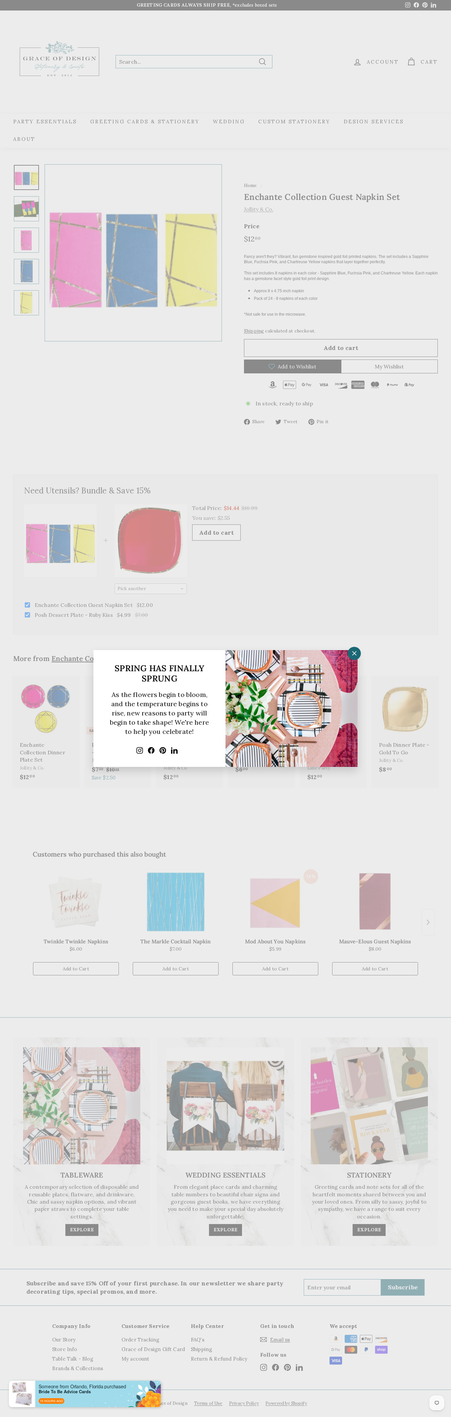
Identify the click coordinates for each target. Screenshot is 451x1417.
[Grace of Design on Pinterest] (162, 749)
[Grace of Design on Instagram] (139, 749)
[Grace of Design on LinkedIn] (174, 749)
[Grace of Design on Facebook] (151, 749)
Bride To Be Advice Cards (65, 1391)
